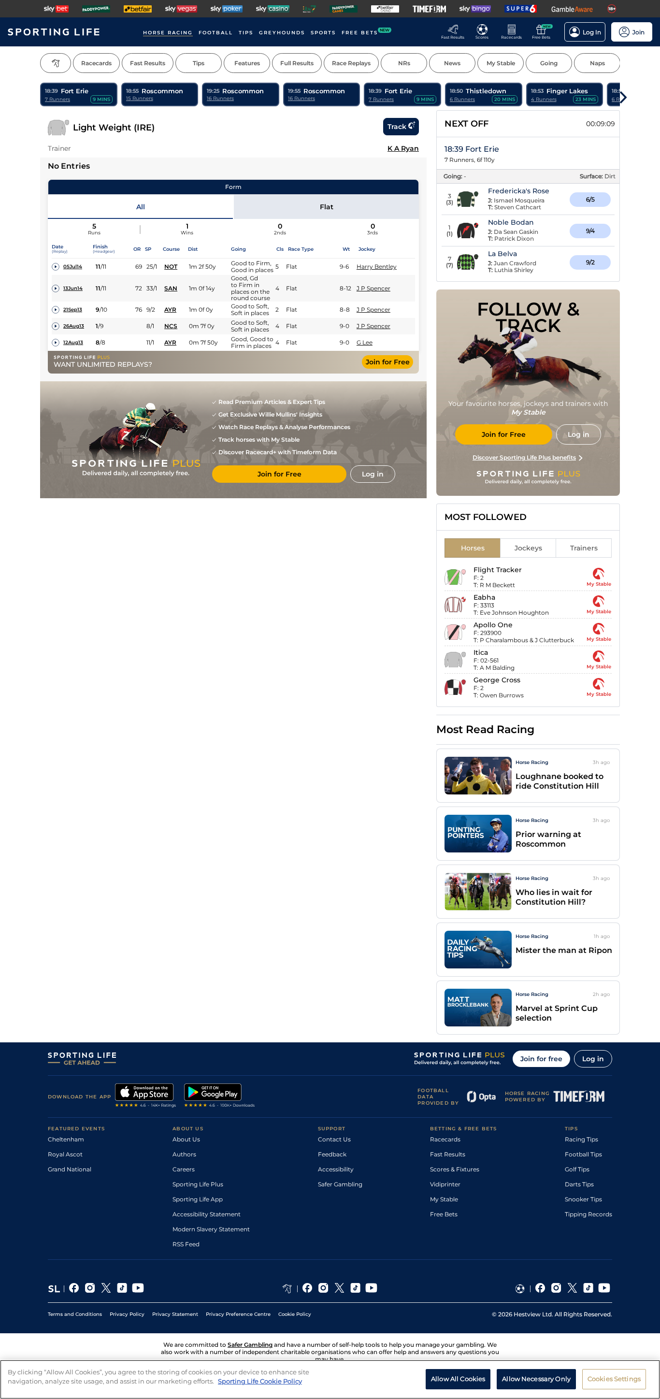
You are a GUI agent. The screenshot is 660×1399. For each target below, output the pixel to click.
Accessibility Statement (206, 1214)
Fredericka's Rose (518, 191)
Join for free (541, 1058)
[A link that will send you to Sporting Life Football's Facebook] (540, 1289)
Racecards (445, 1139)
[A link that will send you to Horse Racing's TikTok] (355, 1289)
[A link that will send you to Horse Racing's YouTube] (371, 1289)
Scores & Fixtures (454, 1169)
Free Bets (444, 1214)
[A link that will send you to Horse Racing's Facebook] (308, 1289)
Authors (184, 1154)
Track (396, 126)
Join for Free (388, 362)
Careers (183, 1169)
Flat (326, 206)
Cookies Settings (614, 1379)
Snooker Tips (583, 1199)
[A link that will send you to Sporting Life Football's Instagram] (556, 1289)
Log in (593, 1058)
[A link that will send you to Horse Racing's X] (339, 1289)
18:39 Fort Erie (472, 149)
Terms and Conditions (75, 1314)
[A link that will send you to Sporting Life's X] (106, 1289)
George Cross (496, 680)
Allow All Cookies (458, 1379)
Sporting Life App (197, 1199)
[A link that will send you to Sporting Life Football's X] (572, 1289)
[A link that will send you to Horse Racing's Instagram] (323, 1289)
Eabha (484, 597)
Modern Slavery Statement (211, 1229)
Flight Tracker (497, 569)
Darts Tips (579, 1184)
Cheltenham (66, 1139)
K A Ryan (403, 148)
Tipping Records (588, 1214)
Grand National (69, 1169)
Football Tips (583, 1154)
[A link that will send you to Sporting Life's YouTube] (138, 1289)
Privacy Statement (175, 1314)
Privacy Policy (127, 1314)
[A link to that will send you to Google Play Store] (219, 1096)
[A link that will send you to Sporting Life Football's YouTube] (604, 1289)
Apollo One (493, 624)
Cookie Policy (294, 1314)
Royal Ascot (65, 1154)
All (140, 206)
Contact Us (334, 1139)
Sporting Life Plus (197, 1184)
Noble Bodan (511, 222)
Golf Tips (577, 1169)
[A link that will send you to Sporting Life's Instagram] (90, 1289)
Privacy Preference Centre (238, 1314)
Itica (480, 652)
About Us (186, 1139)
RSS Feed (186, 1244)
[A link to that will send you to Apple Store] (145, 1096)
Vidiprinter (445, 1184)
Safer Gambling (340, 1184)
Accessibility (336, 1169)
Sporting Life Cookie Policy (260, 1381)
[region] (330, 1379)
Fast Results (447, 1154)
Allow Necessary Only (536, 1379)
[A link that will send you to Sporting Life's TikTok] (122, 1289)
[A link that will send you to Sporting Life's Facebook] (74, 1289)
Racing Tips (581, 1139)
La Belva (502, 253)
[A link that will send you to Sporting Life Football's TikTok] (588, 1289)
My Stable (444, 1199)
